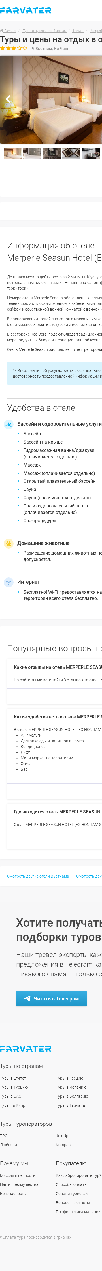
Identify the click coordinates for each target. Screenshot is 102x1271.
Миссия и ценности (17, 1175)
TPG (4, 1135)
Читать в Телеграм (56, 999)
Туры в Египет (13, 1078)
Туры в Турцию (14, 1087)
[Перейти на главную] (26, 1049)
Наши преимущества (19, 1184)
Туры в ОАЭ (10, 1096)
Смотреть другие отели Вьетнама (38, 876)
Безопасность (13, 1193)
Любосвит (9, 1145)
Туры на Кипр (12, 1105)
